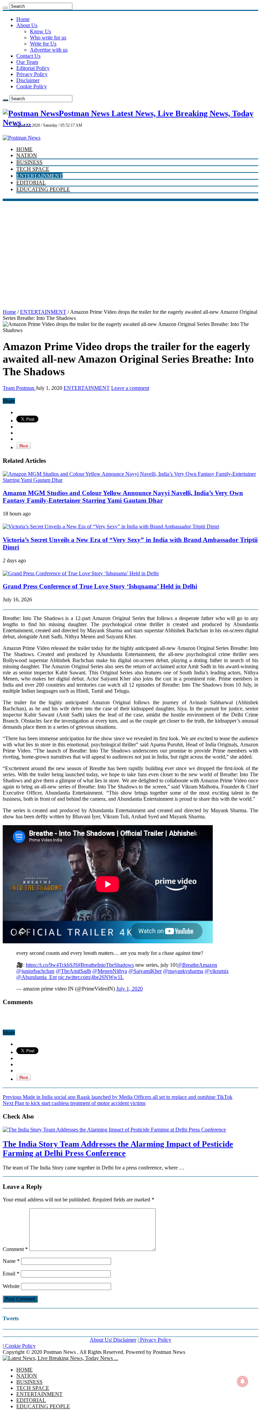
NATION (26, 155)
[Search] (5, 8)
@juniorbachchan (35, 971)
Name (11, 1261)
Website (11, 1286)
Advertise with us (49, 50)
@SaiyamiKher (145, 971)
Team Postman (19, 388)
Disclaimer (27, 80)
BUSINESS (29, 162)
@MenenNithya (109, 971)
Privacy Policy (32, 74)
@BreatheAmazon (197, 965)
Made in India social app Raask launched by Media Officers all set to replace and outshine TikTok (117, 1097)
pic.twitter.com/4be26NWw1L (91, 977)
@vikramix (217, 971)
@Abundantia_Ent (36, 977)
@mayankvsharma (183, 971)
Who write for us (48, 37)
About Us (26, 25)
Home (23, 19)
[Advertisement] (130, 252)
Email (11, 1273)
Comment (15, 1249)
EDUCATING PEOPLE (43, 189)
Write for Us (43, 44)
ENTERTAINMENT (39, 176)
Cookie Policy (31, 86)
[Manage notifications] (242, 1381)
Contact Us (28, 56)
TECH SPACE (32, 169)
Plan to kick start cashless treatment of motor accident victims (74, 1103)
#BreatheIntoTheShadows (106, 965)
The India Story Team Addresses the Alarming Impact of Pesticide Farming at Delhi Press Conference (118, 1149)
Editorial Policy (33, 68)
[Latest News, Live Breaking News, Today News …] (60, 1358)
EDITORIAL (31, 182)
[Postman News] (21, 138)
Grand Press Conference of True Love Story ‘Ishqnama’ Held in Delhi (100, 586)
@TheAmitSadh (73, 971)
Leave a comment (130, 388)
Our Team (27, 62)
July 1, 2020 (129, 989)
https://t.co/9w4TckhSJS (52, 965)
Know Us (40, 31)
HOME (24, 149)
